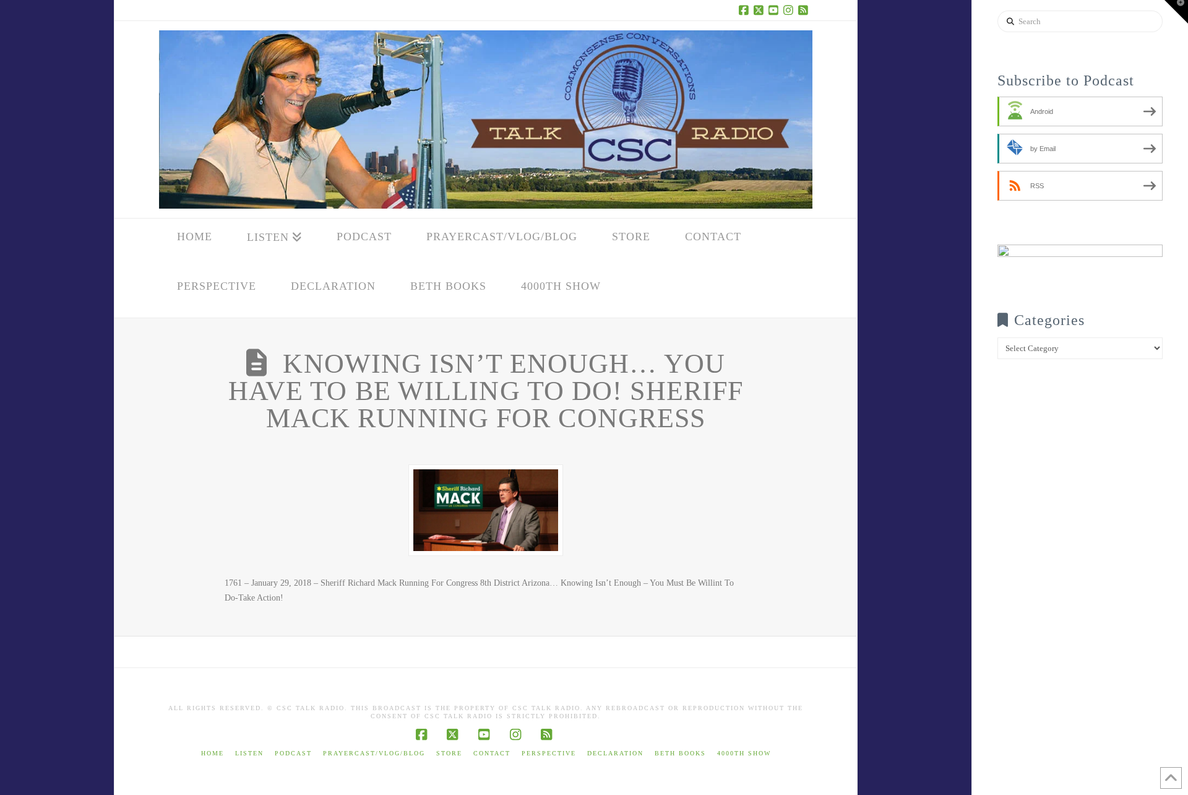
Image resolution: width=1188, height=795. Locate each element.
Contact (491, 753)
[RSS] (805, 10)
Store (449, 753)
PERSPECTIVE (549, 753)
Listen (249, 753)
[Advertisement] (1080, 602)
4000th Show (744, 753)
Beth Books (680, 753)
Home (212, 753)
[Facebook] (745, 10)
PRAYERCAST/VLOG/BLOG (374, 753)
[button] (1176, 12)
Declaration (615, 753)
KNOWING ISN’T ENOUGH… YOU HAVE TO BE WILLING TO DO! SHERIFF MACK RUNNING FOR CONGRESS (485, 391)
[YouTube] (775, 10)
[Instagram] (790, 10)
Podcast (293, 753)
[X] (760, 10)
